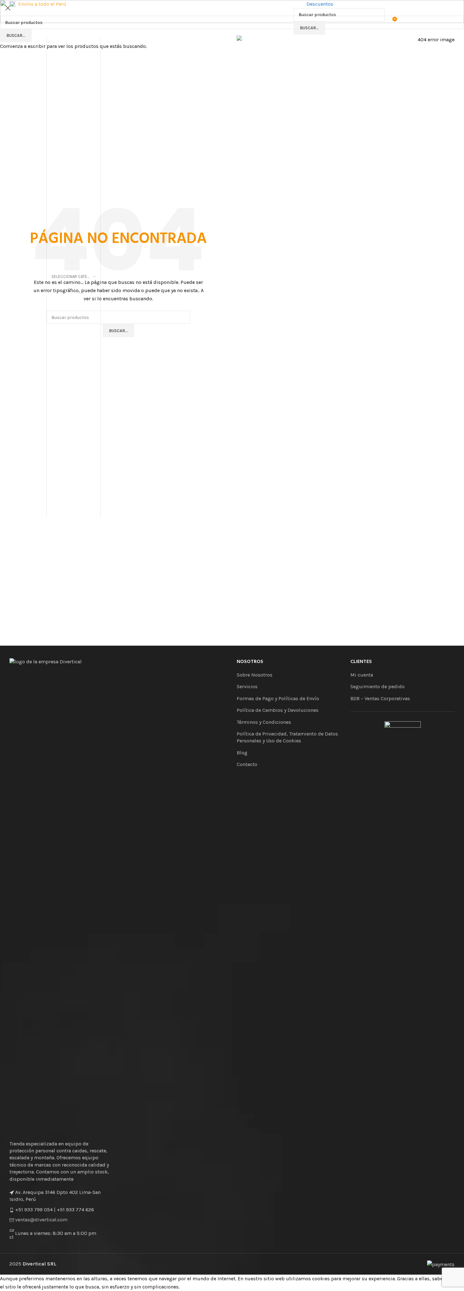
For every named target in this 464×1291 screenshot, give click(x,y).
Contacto (392, 4)
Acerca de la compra (431, 4)
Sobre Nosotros (357, 4)
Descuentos (319, 4)
